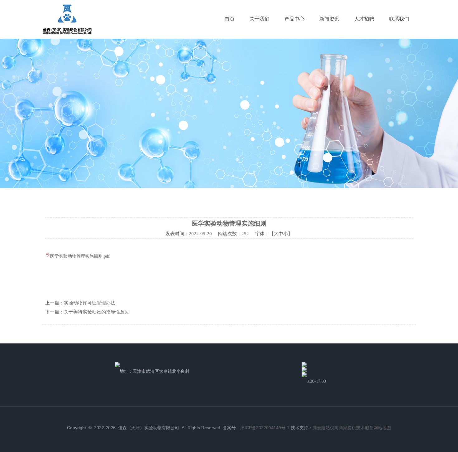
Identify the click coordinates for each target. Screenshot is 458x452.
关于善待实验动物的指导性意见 (96, 311)
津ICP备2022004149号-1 (264, 427)
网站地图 (382, 427)
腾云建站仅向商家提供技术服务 (343, 427)
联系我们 (399, 19)
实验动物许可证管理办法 (89, 302)
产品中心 (294, 19)
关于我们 (260, 19)
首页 (230, 19)
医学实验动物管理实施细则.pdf (80, 256)
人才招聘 (364, 19)
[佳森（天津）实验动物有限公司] (67, 32)
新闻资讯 (329, 19)
